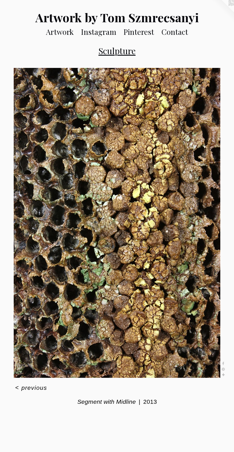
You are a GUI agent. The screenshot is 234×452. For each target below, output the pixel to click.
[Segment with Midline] (117, 223)
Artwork (60, 32)
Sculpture (117, 50)
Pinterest (139, 32)
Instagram (98, 32)
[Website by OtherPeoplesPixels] (222, 11)
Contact (175, 32)
